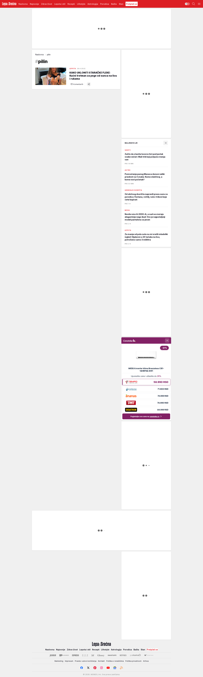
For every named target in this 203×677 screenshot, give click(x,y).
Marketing (59, 661)
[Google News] (115, 668)
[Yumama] (135, 655)
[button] (76, 84)
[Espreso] (75, 655)
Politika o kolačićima (115, 661)
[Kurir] (53, 655)
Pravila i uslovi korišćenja (85, 661)
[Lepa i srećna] (9, 4)
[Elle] (85, 655)
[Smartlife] (112, 655)
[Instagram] (101, 668)
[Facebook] (81, 668)
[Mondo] (64, 655)
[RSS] (121, 668)
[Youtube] (108, 668)
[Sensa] (123, 655)
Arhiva (146, 661)
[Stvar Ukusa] (148, 655)
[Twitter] (88, 668)
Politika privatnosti (133, 661)
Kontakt (101, 661)
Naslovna (39, 54)
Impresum (69, 661)
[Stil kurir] (92, 655)
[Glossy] (100, 655)
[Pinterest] (95, 668)
